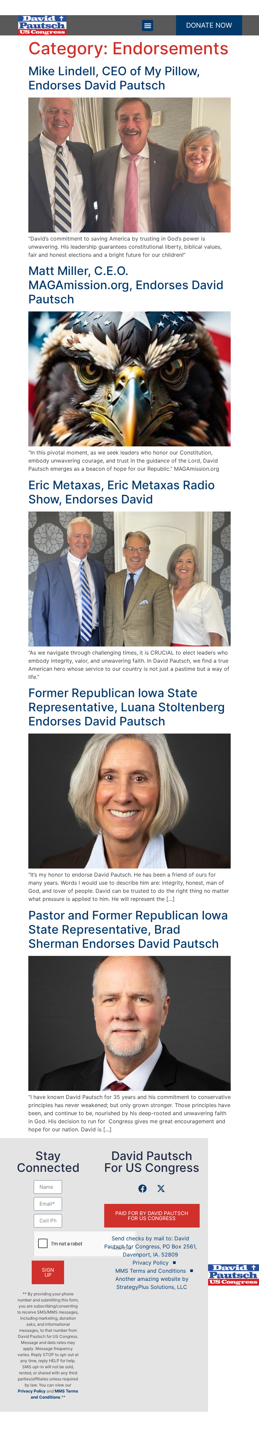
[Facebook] (142, 1188)
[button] (147, 25)
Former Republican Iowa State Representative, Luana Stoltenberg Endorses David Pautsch (126, 707)
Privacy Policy (32, 1391)
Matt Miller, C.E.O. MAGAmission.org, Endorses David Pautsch (126, 285)
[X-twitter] (161, 1188)
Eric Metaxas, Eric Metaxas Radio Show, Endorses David (121, 492)
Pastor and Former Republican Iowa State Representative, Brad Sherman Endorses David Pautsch (128, 929)
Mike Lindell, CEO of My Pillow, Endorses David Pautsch (114, 78)
